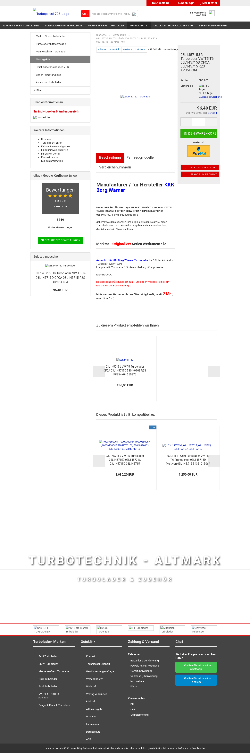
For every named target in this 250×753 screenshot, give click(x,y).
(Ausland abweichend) (210, 97)
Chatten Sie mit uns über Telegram (197, 680)
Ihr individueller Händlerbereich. (56, 111)
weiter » (127, 49)
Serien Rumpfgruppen (213, 25)
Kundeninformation (52, 160)
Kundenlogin (185, 2)
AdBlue (37, 90)
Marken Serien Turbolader (21, 25)
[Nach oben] (239, 747)
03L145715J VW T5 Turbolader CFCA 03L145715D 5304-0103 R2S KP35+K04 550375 (125, 370)
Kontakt (90, 656)
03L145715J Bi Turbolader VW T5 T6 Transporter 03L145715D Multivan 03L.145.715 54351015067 (188, 459)
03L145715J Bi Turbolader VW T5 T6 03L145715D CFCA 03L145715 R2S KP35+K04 (60, 277)
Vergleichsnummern (115, 167)
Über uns (46, 139)
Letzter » (140, 49)
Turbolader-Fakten (51, 142)
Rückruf (90, 701)
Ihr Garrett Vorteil (50, 153)
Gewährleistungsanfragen (100, 671)
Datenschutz (93, 731)
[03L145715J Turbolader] (136, 96)
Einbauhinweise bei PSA (54, 149)
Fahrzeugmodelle (140, 157)
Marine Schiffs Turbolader (106, 25)
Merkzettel (209, 2)
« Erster (102, 49)
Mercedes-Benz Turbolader (54, 671)
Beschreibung (110, 157)
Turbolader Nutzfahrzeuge (63, 25)
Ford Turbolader (47, 686)
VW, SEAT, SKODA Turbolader (47, 696)
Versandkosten (94, 678)
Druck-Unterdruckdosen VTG (173, 25)
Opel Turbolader (47, 678)
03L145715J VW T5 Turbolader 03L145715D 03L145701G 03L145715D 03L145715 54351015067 (125, 460)
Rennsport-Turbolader (48, 82)
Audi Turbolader (47, 656)
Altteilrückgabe (94, 709)
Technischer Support (98, 663)
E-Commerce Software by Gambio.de (183, 748)
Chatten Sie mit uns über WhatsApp (197, 667)
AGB (88, 739)
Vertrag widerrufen (96, 694)
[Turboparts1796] (54, 14)
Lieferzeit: (186, 85)
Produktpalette (49, 157)
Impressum (92, 724)
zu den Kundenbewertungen (60, 240)
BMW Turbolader (48, 663)
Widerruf (91, 686)
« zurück (115, 49)
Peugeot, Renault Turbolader (54, 705)
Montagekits (139, 25)
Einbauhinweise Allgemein (56, 146)
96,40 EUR (60, 290)
